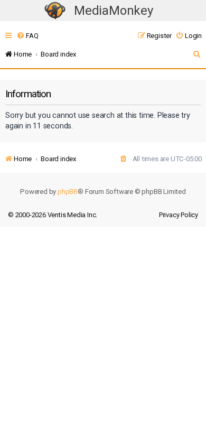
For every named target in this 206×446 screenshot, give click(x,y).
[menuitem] (27, 35)
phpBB (68, 192)
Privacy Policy (178, 215)
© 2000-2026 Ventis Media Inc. (52, 215)
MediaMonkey (113, 10)
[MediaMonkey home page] (54, 11)
